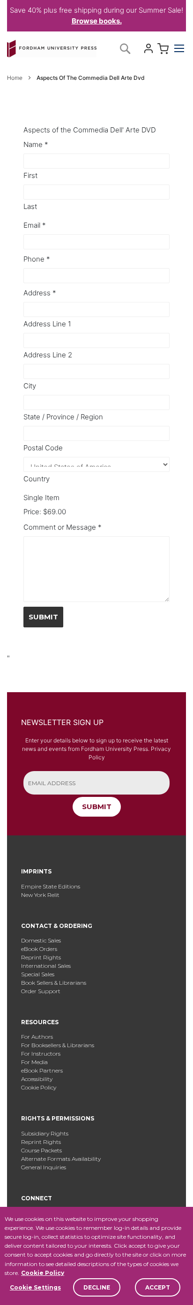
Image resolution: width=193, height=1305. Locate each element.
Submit (43, 616)
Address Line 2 (47, 354)
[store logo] (51, 46)
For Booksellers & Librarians (57, 1045)
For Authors (37, 1036)
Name (35, 144)
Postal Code (43, 447)
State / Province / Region (63, 416)
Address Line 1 (47, 323)
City (29, 385)
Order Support (40, 991)
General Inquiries (43, 1167)
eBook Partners (42, 1070)
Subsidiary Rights (44, 1133)
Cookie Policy (42, 1272)
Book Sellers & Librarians (53, 982)
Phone (36, 259)
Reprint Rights (41, 957)
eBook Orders (39, 948)
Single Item (41, 497)
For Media (34, 1062)
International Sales (46, 965)
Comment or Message (62, 527)
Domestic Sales (41, 940)
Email (34, 225)
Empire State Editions (50, 886)
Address (39, 292)
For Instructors (40, 1053)
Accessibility (36, 1078)
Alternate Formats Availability (61, 1158)
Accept (157, 1287)
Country (36, 478)
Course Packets (41, 1150)
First (30, 175)
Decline (96, 1287)
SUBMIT (96, 806)
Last (30, 206)
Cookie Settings (35, 1287)
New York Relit (40, 894)
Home (15, 77)
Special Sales (37, 974)
